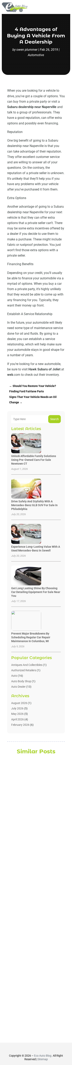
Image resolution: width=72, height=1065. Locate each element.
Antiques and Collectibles (26, 664)
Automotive (36, 55)
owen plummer (26, 50)
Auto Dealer (18, 686)
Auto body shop (21, 681)
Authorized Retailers (23, 670)
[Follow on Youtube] (47, 1048)
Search (54, 419)
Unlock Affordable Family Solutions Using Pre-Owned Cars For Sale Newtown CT (33, 459)
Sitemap (43, 1059)
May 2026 (17, 713)
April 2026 (17, 719)
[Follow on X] (32, 1048)
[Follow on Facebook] (25, 1048)
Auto (14, 675)
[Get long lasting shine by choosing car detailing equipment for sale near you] (26, 575)
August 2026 (19, 703)
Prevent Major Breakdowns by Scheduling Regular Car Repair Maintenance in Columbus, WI (30, 637)
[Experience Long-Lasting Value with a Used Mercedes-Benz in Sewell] (26, 534)
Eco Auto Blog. (43, 1055)
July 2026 (17, 708)
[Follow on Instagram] (39, 1048)
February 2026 (20, 724)
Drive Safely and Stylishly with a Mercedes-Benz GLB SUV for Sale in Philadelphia (34, 505)
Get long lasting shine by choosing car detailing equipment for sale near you (35, 592)
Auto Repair (32, 905)
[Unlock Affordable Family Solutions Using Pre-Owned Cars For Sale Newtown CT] (26, 443)
